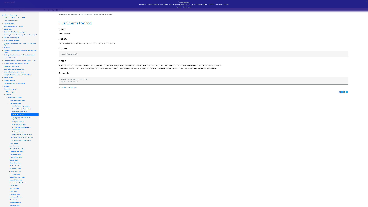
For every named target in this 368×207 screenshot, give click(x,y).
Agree (178, 7)
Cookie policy (187, 7)
